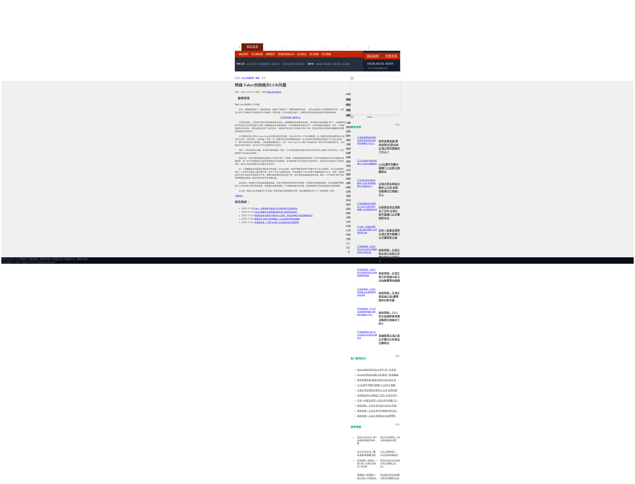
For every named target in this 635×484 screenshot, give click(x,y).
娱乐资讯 (301, 54)
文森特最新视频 (348, 183)
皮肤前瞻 (337, 64)
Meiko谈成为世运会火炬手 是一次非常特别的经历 (382, 370)
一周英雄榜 (347, 179)
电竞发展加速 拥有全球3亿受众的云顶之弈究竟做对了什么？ (388, 380)
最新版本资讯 (349, 159)
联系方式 (57, 258)
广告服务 (32, 258)
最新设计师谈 (349, 211)
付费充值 (391, 56)
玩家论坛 (381, 47)
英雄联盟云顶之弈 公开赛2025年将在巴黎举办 (389, 339)
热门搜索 (314, 54)
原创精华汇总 (346, 237)
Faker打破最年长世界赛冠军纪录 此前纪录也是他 (275, 212)
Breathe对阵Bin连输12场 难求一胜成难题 (377, 375)
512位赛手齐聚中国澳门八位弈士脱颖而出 (389, 168)
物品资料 (243, 54)
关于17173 (7, 258)
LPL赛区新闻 (350, 153)
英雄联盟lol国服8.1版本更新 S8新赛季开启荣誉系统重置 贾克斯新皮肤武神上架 (260, 35)
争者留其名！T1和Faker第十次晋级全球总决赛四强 (276, 222)
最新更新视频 (348, 134)
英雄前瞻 (327, 64)
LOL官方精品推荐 (347, 204)
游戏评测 (389, 63)
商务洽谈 (45, 258)
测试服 (319, 64)
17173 (237, 78)
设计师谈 (346, 64)
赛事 (257, 78)
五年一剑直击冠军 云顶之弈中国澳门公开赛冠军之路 (389, 234)
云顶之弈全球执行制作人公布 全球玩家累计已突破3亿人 (386, 390)
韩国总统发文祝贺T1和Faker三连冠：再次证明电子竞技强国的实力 (283, 215)
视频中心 (274, 47)
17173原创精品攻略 (347, 136)
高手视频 (326, 54)
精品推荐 (373, 56)
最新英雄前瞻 (349, 185)
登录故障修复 (264, 64)
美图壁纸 (360, 47)
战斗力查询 (252, 64)
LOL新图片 (347, 159)
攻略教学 (270, 54)
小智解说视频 (348, 241)
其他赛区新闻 (350, 177)
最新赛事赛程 (350, 202)
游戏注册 (371, 63)
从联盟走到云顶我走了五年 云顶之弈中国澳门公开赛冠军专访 (388, 395)
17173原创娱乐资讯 (346, 157)
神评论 (278, 92)
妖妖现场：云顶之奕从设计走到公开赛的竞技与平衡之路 (386, 405)
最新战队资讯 (346, 185)
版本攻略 (338, 47)
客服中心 (70, 258)
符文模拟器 (257, 54)
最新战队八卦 (346, 211)
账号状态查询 (289, 64)
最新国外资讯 (349, 134)
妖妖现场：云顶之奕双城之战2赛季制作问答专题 (389, 297)
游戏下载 (380, 63)
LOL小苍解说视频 (348, 213)
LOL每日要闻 (346, 131)
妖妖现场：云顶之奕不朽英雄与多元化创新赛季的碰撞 (389, 277)
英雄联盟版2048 (286, 54)
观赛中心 (317, 47)
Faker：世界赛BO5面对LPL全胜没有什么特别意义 (276, 208)
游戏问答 (275, 64)
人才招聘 (20, 258)
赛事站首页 (350, 131)
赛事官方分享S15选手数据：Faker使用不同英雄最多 (277, 219)
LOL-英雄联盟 (247, 78)
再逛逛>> (239, 196)
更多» (397, 124)
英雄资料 (295, 47)
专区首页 (252, 46)
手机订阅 (271, 92)
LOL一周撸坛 (350, 226)
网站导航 (82, 258)
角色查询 (300, 64)
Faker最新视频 (348, 157)
